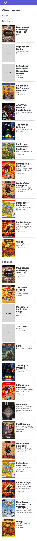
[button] (33, 2)
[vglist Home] (6, 2)
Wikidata (5, 15)
